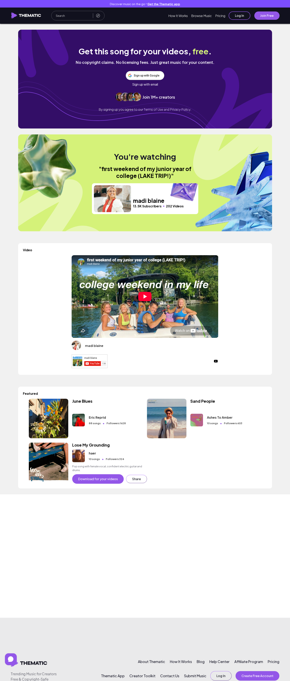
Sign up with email (145, 84)
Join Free (267, 15)
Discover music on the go (145, 4)
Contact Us (169, 676)
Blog (201, 661)
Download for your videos (98, 479)
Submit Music (195, 676)
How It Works (178, 16)
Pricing (220, 16)
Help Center (219, 661)
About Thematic (151, 661)
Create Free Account (257, 676)
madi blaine (94, 346)
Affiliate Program (248, 661)
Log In (239, 15)
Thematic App (113, 676)
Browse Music (201, 16)
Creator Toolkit (142, 676)
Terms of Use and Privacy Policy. (167, 109)
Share (136, 479)
